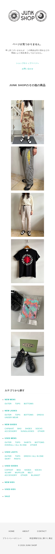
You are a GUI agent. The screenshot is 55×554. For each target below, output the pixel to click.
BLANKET (35, 475)
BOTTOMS (28, 404)
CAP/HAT (9, 470)
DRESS (40, 415)
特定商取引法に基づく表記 (41, 538)
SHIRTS (27, 442)
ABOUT (25, 531)
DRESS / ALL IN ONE (34, 456)
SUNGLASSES (27, 431)
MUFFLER (19, 473)
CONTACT (41, 531)
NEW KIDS (10, 482)
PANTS (17, 459)
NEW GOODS (11, 424)
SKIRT (8, 459)
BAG (19, 429)
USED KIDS (10, 489)
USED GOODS (11, 466)
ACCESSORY (11, 431)
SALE (7, 496)
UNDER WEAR (11, 417)
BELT (30, 473)
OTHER (41, 431)
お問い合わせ (27, 69)
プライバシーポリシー (12, 538)
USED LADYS (11, 452)
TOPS (17, 404)
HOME (12, 531)
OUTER (8, 404)
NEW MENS (10, 400)
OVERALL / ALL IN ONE (16, 445)
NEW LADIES (11, 411)
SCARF (8, 473)
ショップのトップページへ (27, 63)
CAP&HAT (9, 429)
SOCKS (38, 429)
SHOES (28, 429)
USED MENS (11, 438)
